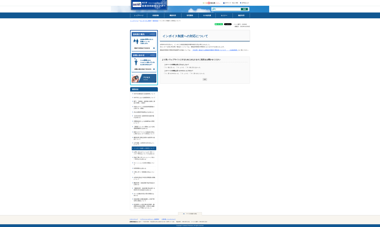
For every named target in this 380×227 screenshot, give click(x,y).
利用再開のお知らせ (140, 168)
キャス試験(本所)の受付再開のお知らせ (144, 194)
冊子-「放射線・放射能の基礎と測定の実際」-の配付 (144, 102)
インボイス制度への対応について (144, 148)
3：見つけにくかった (198, 73)
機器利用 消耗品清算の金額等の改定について (144, 138)
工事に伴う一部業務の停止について (144, 172)
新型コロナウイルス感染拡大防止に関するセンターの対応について (144, 133)
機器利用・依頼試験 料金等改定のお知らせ (144, 183)
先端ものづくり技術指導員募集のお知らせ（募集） (144, 107)
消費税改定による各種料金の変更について (144, 122)
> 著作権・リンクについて (169, 219)
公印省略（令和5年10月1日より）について (144, 143)
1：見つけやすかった (172, 73)
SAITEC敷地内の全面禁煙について (144, 94)
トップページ (134, 21)
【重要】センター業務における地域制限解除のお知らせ (144, 127)
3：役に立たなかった (193, 67)
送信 (205, 79)
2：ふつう (181, 67)
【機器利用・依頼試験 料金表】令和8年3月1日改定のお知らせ (144, 189)
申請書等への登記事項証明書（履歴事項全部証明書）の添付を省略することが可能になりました (144, 206)
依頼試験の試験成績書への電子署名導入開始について (144, 200)
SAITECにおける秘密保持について (144, 97)
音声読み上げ (245, 3)
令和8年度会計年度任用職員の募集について (144, 178)
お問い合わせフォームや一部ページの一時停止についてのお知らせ (144, 153)
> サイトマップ (134, 219)
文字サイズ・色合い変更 (231, 3)
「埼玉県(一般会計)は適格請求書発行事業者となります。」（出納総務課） (215, 50)
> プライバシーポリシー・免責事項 (149, 219)
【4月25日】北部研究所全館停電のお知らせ (144, 116)
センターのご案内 (145, 21)
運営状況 (155, 21)
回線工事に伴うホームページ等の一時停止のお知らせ (144, 158)
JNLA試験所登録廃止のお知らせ (144, 112)
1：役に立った (170, 67)
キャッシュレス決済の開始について (144, 163)
